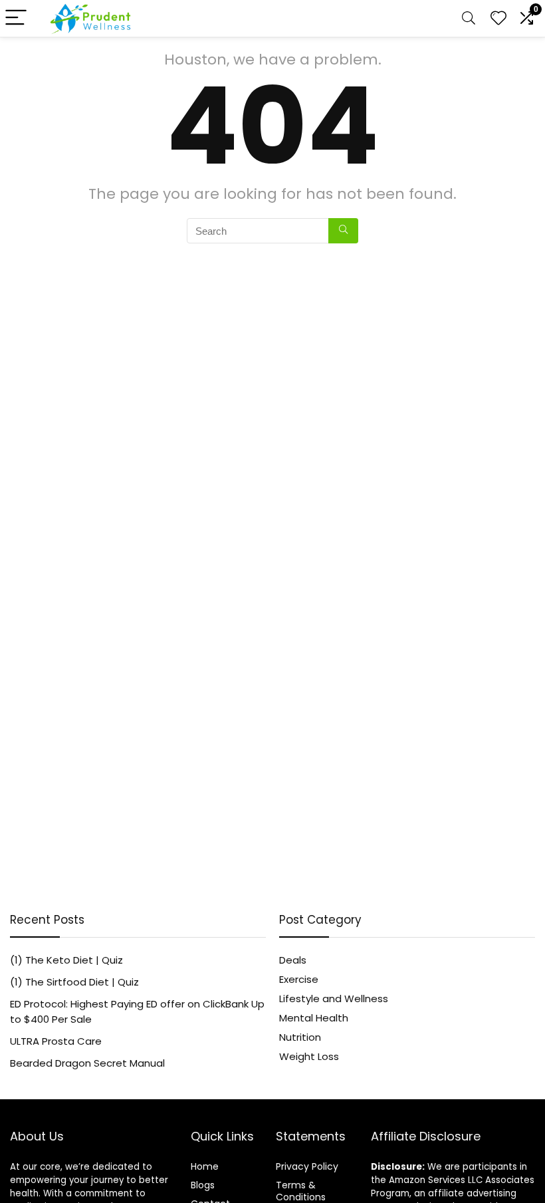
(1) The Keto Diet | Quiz (66, 960)
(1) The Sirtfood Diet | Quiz (74, 982)
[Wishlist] (498, 18)
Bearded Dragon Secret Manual (87, 1063)
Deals (292, 960)
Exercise (298, 979)
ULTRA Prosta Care (56, 1041)
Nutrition (300, 1037)
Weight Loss (309, 1056)
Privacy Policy (307, 1166)
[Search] (469, 18)
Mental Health (313, 1018)
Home (205, 1166)
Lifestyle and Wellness (333, 998)
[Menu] (16, 18)
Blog (200, 1185)
